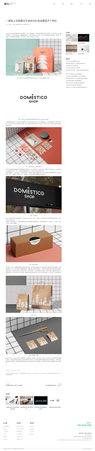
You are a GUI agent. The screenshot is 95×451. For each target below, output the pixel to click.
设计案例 (19, 423)
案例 (63, 3)
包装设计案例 (81, 53)
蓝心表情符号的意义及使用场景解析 (73, 80)
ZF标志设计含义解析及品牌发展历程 (74, 85)
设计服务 (5, 423)
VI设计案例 (68, 43)
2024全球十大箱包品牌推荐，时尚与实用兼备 (76, 76)
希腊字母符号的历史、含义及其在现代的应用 (75, 63)
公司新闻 (10, 24)
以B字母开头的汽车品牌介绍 (72, 65)
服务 (72, 3)
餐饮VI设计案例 (69, 53)
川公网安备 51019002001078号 (18, 448)
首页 (54, 3)
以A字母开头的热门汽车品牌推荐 (73, 67)
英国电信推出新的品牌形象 (55, 407)
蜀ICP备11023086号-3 (7, 448)
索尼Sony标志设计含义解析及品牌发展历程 (75, 82)
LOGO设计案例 (81, 43)
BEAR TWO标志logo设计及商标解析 (74, 74)
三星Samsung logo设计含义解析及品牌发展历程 (76, 87)
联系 (90, 3)
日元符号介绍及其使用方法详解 (72, 61)
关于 (82, 3)
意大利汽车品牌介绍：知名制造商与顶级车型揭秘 (76, 78)
